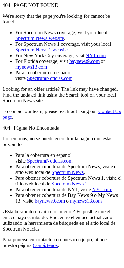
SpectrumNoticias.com (49, 78)
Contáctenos (45, 245)
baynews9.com (84, 61)
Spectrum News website (39, 38)
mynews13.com (31, 67)
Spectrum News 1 (69, 183)
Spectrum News (68, 172)
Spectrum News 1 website (41, 49)
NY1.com (96, 55)
